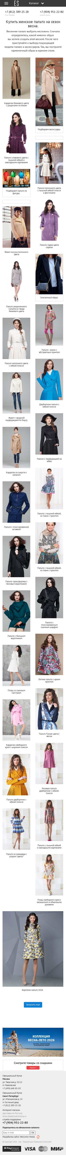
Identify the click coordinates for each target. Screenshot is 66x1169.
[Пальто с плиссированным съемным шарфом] (49, 597)
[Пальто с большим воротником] (16, 611)
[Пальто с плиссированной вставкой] (16, 502)
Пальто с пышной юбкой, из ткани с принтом (49, 514)
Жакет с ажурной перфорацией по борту (16, 419)
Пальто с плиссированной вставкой (16, 528)
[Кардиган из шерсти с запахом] (16, 447)
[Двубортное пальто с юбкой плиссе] (49, 379)
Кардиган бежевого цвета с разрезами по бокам (16, 104)
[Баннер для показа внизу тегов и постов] (33, 1042)
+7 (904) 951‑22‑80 (51, 11)
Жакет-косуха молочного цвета (16, 253)
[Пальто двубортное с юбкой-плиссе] (16, 774)
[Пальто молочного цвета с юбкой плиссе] (16, 338)
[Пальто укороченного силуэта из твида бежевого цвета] (16, 281)
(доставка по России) (12, 1113)
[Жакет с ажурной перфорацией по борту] (16, 393)
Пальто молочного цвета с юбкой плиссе (16, 364)
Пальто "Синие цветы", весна (49, 735)
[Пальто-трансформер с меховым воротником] (16, 556)
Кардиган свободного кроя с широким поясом (16, 746)
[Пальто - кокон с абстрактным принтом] (49, 325)
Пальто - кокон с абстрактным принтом (49, 351)
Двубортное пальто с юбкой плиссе (49, 405)
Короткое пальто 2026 (33, 990)
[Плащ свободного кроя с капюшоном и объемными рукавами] (49, 875)
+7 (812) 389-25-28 (17, 11)
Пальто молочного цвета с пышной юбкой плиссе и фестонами (49, 190)
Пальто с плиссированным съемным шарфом (49, 625)
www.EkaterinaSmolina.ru (14, 1116)
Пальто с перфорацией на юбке (49, 460)
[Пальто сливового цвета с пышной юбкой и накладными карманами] (16, 132)
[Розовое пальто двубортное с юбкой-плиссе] (49, 763)
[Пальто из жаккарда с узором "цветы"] (16, 829)
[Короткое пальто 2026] (33, 949)
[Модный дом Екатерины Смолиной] (15, 3)
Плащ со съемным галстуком (16, 691)
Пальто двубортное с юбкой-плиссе (16, 800)
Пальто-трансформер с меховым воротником (16, 582)
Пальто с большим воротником (16, 637)
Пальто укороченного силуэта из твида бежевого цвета (16, 309)
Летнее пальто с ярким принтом (49, 680)
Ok (32, 1132)
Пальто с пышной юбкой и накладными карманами (49, 846)
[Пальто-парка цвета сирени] (49, 220)
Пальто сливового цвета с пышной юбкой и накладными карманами (16, 160)
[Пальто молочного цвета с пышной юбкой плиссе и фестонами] (49, 163)
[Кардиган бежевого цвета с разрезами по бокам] (16, 78)
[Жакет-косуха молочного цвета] (16, 227)
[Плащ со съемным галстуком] (16, 665)
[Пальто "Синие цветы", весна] (49, 709)
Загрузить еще (33, 1004)
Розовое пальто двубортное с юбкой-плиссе (49, 791)
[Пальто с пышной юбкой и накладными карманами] (49, 820)
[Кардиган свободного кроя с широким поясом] (16, 720)
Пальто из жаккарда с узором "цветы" (16, 855)
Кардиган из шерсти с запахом (16, 473)
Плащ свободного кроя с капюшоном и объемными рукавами (49, 902)
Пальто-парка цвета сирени (49, 246)
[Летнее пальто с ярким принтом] (49, 654)
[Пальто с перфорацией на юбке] (49, 434)
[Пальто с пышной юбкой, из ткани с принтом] (49, 488)
